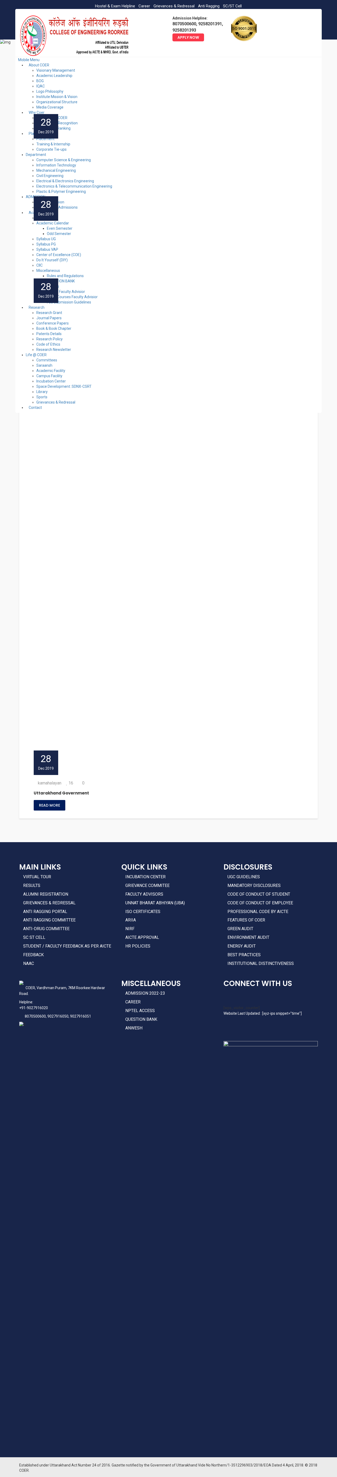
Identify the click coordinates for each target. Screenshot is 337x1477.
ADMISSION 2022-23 (145, 993)
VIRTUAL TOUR (37, 876)
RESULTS (31, 885)
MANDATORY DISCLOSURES (254, 885)
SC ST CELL (34, 937)
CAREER (133, 1001)
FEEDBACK (33, 954)
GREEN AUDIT (240, 928)
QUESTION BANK (141, 1019)
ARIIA (130, 919)
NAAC (28, 963)
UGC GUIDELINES (243, 876)
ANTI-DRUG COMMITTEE (46, 928)
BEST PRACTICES (244, 954)
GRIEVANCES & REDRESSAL (49, 902)
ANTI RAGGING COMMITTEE (49, 919)
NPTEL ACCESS (140, 1010)
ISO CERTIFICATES (142, 911)
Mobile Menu (28, 60)
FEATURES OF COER (246, 919)
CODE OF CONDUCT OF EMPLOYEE (260, 902)
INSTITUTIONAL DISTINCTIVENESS (260, 963)
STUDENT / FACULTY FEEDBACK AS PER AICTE (67, 946)
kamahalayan (49, 783)
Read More (49, 805)
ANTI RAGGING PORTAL (45, 911)
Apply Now (188, 37)
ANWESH (133, 1028)
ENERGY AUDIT (241, 946)
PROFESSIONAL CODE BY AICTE (257, 911)
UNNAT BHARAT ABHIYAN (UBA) (155, 902)
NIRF (130, 928)
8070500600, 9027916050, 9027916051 (58, 1016)
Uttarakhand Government (61, 793)
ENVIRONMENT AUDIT (248, 937)
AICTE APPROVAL (142, 937)
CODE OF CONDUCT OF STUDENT (258, 894)
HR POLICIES (137, 946)
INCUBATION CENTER (145, 876)
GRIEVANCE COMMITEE (147, 885)
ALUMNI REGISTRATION (45, 894)
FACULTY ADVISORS (144, 894)
